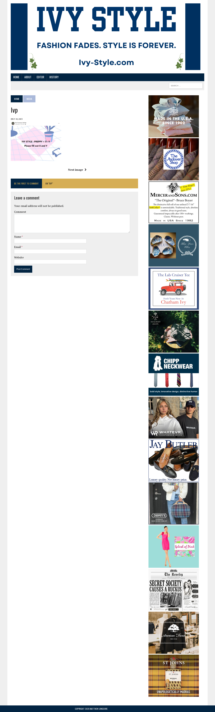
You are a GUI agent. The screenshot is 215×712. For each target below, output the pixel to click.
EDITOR (40, 77)
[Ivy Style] (105, 36)
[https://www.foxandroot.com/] (173, 350)
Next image (75, 170)
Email (17, 247)
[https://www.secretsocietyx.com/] (173, 609)
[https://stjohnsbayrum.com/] (173, 695)
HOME (16, 77)
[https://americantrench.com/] (173, 651)
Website (19, 257)
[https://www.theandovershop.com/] (173, 178)
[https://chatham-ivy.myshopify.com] (173, 307)
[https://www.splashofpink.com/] (173, 565)
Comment (20, 212)
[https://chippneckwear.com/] (173, 393)
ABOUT (27, 77)
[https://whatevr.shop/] (173, 436)
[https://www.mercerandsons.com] (173, 221)
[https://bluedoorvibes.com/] (173, 264)
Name (18, 237)
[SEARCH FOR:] (186, 85)
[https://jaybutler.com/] (173, 479)
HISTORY (54, 77)
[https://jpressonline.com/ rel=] (173, 135)
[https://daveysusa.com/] (173, 522)
